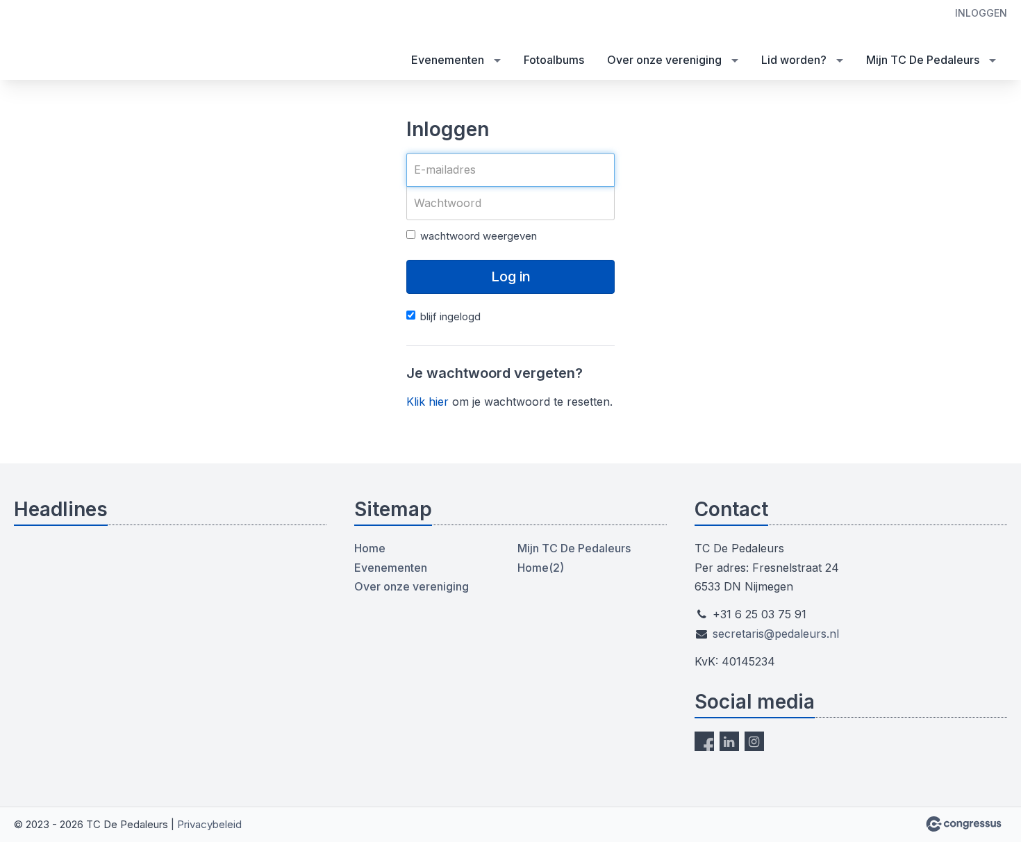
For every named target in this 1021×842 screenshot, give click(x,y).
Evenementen (447, 60)
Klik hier (427, 401)
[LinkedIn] (729, 741)
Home (369, 548)
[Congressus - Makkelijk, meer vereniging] (963, 824)
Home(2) (540, 568)
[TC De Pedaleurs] (41, 41)
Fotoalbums (554, 60)
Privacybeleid (209, 824)
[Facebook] (704, 741)
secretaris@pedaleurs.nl (776, 634)
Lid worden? (794, 60)
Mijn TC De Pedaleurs (922, 60)
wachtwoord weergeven (478, 235)
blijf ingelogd (450, 316)
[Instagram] (754, 741)
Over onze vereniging (664, 60)
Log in (511, 276)
